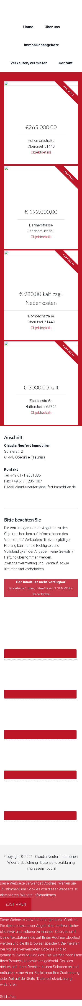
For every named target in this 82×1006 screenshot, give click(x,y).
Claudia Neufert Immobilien (41, 9)
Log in (51, 868)
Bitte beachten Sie (22, 520)
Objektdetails (41, 152)
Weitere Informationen (38, 895)
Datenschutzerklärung (57, 862)
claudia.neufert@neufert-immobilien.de (45, 487)
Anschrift (13, 437)
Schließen (7, 996)
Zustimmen (15, 904)
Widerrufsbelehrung (22, 862)
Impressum (35, 868)
